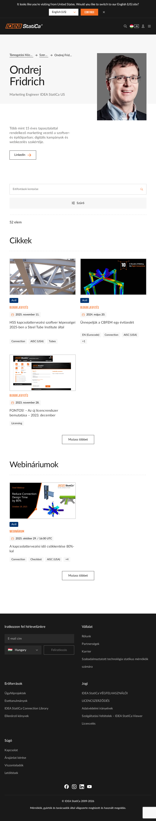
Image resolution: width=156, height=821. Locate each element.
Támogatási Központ (21, 55)
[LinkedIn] (82, 786)
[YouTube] (89, 786)
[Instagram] (74, 786)
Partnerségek (90, 643)
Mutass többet (78, 439)
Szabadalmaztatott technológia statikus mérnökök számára (115, 663)
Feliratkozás (59, 650)
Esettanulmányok (16, 700)
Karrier (86, 651)
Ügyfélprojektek (15, 693)
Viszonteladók (14, 765)
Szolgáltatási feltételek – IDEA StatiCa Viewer (112, 716)
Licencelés (89, 723)
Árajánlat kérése (15, 757)
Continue (89, 12)
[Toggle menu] (149, 26)
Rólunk (86, 636)
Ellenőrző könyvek (17, 716)
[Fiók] (143, 26)
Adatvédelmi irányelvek (97, 708)
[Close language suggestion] (103, 12)
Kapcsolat (11, 750)
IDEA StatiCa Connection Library (26, 708)
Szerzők (44, 55)
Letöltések (11, 773)
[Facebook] (66, 786)
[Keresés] (125, 26)
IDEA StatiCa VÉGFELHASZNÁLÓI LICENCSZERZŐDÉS (105, 697)
